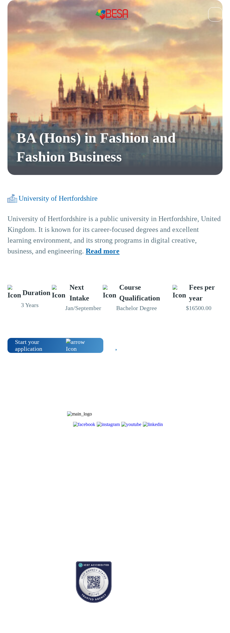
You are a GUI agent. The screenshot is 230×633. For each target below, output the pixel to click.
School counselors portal (28, 585)
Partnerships (62, 494)
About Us (60, 484)
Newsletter (16, 494)
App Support (18, 505)
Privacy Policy (64, 526)
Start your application (28, 345)
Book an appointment (25, 564)
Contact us (16, 574)
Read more (102, 251)
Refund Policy (64, 536)
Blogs (12, 484)
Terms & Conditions (69, 515)
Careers (58, 505)
